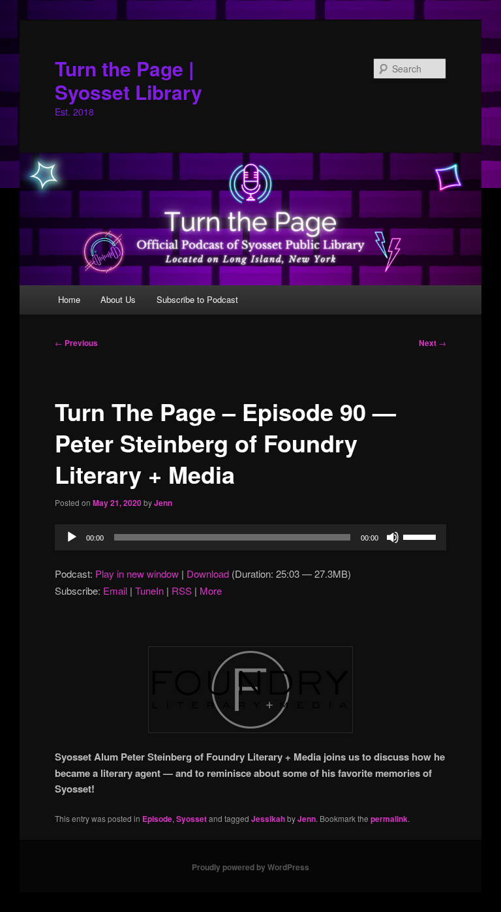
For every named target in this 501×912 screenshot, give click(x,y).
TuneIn (149, 590)
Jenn (163, 503)
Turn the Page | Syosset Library (128, 80)
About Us (118, 299)
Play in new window (137, 573)
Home (69, 299)
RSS (182, 590)
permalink (389, 819)
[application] (250, 537)
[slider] (421, 536)
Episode (157, 819)
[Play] (71, 537)
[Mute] (392, 537)
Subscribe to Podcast (197, 299)
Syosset (191, 819)
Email (115, 590)
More (211, 590)
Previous (76, 343)
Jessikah (268, 819)
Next (432, 343)
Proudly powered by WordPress (250, 867)
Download (208, 573)
